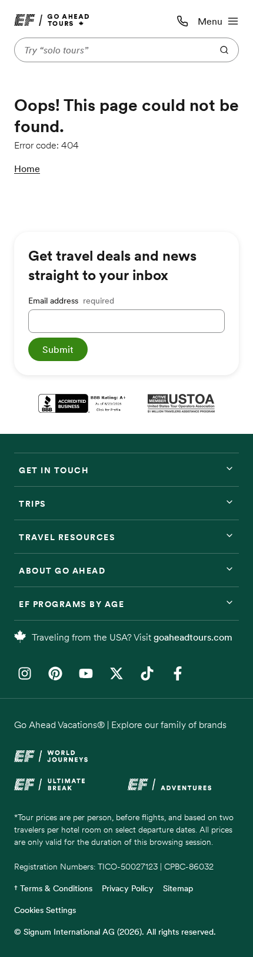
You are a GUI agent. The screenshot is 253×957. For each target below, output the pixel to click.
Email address (71, 300)
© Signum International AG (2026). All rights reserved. (115, 932)
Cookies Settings (45, 910)
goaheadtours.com (193, 637)
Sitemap (178, 888)
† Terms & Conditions (53, 888)
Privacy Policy (128, 888)
